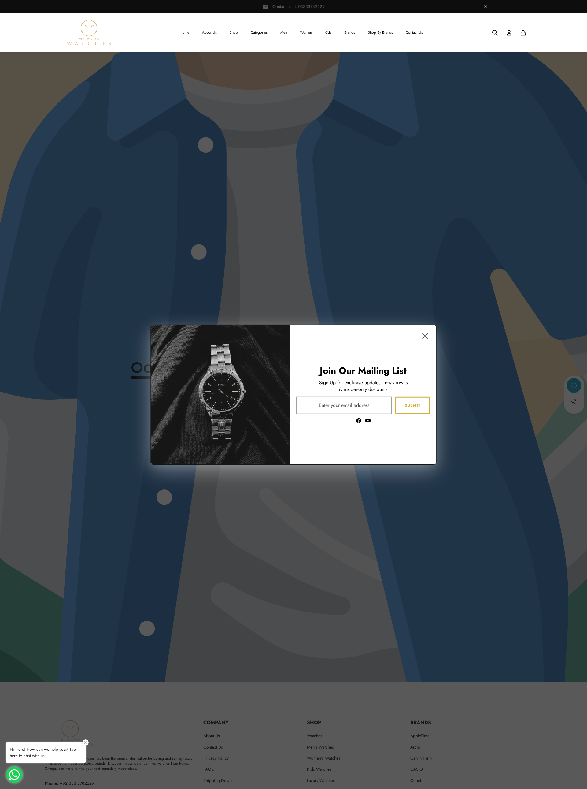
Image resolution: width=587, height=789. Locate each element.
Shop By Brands (380, 32)
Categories (259, 32)
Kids (328, 32)
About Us (209, 32)
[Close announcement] (485, 6)
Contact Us (414, 32)
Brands (349, 32)
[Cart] (523, 33)
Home (184, 32)
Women (306, 32)
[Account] (509, 33)
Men (283, 32)
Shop (234, 32)
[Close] (425, 336)
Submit (413, 405)
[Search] (495, 33)
